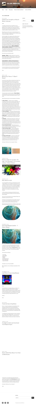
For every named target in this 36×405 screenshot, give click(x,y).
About (6, 9)
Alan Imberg (13, 3)
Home (3, 9)
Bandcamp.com (15, 247)
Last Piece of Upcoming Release (10, 273)
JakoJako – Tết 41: (5, 55)
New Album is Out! (7, 180)
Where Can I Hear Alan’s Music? (18, 9)
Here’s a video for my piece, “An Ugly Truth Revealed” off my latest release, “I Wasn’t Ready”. (11, 161)
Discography (11, 9)
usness (16, 60)
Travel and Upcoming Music (9, 304)
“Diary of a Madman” (15, 45)
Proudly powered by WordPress (19, 402)
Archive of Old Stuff (28, 9)
